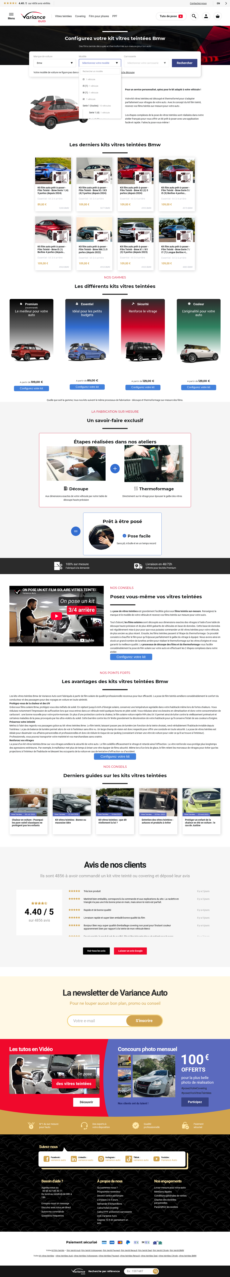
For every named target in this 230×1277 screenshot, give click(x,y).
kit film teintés (58, 1250)
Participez (195, 1102)
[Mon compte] (206, 16)
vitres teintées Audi (64, 1256)
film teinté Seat (145, 1250)
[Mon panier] (217, 16)
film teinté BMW (177, 1250)
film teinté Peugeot (111, 1250)
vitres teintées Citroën (168, 1256)
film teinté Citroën (161, 1250)
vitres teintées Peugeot (108, 1256)
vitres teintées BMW (187, 1256)
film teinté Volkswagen (91, 1250)
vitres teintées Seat (149, 1256)
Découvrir (86, 1102)
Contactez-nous (198, 3)
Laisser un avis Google (130, 950)
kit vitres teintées (46, 1256)
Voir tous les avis (96, 950)
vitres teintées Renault (130, 1256)
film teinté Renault (129, 1250)
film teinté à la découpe (123, 72)
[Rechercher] (155, 1271)
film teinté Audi (73, 1250)
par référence (104, 1271)
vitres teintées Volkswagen (86, 1256)
